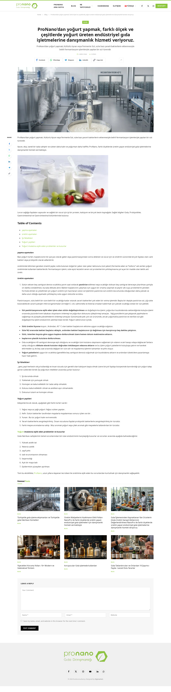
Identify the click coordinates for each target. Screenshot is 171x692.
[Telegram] (9, 167)
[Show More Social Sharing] (121, 60)
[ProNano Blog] (26, 5)
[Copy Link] (9, 173)
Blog (73, 6)
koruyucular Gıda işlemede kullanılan (80, 565)
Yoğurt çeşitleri (28, 242)
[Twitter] (9, 149)
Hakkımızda (103, 6)
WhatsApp (162, 6)
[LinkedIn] (9, 161)
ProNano (38, 473)
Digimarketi (99, 679)
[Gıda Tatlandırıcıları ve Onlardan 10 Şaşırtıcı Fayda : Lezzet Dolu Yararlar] (132, 547)
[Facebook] (9, 143)
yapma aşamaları (29, 230)
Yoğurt (20, 431)
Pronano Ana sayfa (59, 5)
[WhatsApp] (9, 155)
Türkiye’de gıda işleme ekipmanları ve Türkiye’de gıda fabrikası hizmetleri (38, 518)
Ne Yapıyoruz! (85, 5)
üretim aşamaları (29, 234)
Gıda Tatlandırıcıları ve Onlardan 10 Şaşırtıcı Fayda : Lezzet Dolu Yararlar (130, 566)
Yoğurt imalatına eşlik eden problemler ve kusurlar (44, 246)
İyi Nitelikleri (27, 238)
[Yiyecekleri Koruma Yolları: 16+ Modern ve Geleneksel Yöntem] (38, 547)
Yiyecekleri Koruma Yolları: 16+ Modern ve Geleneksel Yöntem (35, 566)
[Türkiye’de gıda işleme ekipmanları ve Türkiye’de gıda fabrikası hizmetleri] (38, 499)
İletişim (117, 6)
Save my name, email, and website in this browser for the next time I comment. (54, 621)
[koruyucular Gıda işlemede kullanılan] (85, 547)
